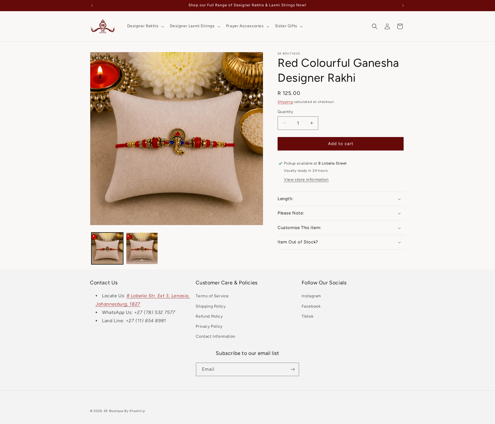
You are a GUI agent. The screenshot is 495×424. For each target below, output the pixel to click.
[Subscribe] (292, 369)
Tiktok (308, 316)
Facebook (311, 306)
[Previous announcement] (92, 5)
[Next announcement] (403, 5)
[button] (145, 26)
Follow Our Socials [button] (324, 283)
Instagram (311, 296)
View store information (306, 179)
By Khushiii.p (134, 411)
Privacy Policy (209, 326)
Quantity (285, 112)
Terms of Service (212, 296)
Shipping (285, 102)
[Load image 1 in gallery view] (107, 248)
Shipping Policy (210, 306)
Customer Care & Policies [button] (226, 283)
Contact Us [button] (104, 283)
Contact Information (215, 336)
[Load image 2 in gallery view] (142, 248)
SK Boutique (113, 411)
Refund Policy (209, 316)
